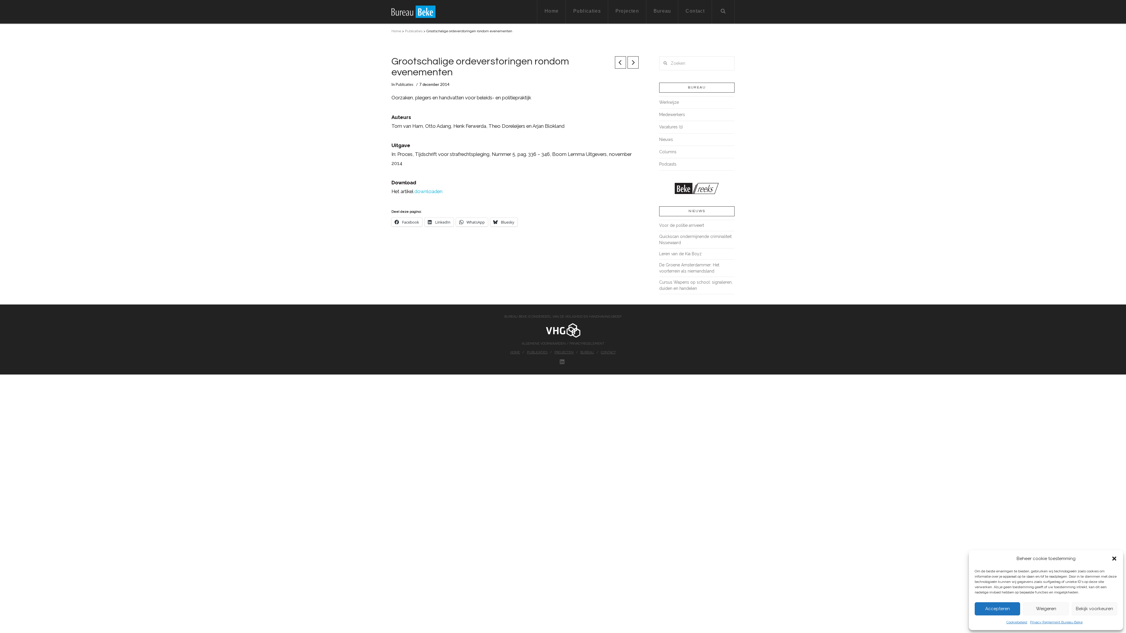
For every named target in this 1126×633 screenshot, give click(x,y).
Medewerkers (672, 114)
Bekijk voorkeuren (1094, 608)
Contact (608, 352)
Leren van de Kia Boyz (680, 253)
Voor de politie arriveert (681, 225)
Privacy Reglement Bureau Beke (1056, 622)
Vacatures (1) (671, 127)
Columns (667, 151)
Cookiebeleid (1016, 622)
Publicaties (414, 31)
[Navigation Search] (723, 11)
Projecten (564, 352)
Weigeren (1046, 608)
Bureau (587, 352)
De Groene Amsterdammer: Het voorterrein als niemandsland (689, 268)
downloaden (428, 191)
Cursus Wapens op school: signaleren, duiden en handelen (695, 285)
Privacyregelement (586, 344)
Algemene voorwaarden (544, 344)
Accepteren (997, 608)
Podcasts (667, 164)
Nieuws (666, 139)
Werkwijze (669, 102)
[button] (1114, 558)
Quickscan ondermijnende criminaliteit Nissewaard (695, 239)
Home (396, 31)
